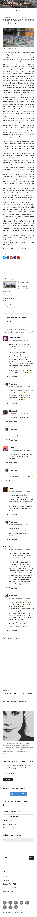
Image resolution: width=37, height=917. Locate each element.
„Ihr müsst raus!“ (8, 820)
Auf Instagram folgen (19, 794)
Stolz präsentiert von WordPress (13, 912)
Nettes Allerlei (21, 317)
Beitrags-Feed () (9, 884)
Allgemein (10, 317)
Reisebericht (7, 230)
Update (8, 321)
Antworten (13, 376)
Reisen (25, 320)
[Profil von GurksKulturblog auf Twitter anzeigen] (6, 805)
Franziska (22, 17)
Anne (11, 488)
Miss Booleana (14, 547)
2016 (7, 320)
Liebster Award (22, 286)
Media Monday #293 (9, 824)
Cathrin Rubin (14, 337)
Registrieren (7, 876)
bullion (11, 447)
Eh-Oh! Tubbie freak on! (10, 816)
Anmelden (6, 880)
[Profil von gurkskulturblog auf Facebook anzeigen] (3, 805)
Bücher (13, 320)
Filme (19, 320)
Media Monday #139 (9, 305)
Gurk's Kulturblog (17, 2)
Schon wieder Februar (10, 828)
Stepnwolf (13, 411)
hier (14, 179)
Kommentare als (10, 888)
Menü (19, 10)
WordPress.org (8, 892)
